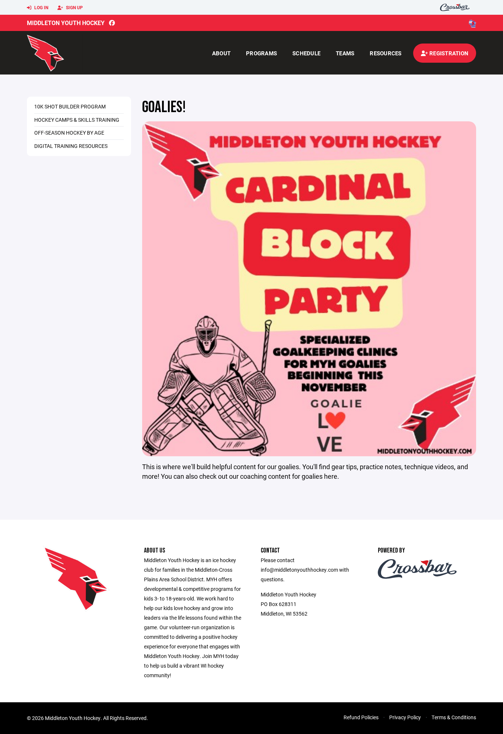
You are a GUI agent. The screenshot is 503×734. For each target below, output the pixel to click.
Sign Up (74, 7)
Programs (261, 53)
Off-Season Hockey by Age (69, 132)
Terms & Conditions (454, 717)
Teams (345, 53)
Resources (385, 53)
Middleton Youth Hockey (66, 23)
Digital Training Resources (71, 145)
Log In (40, 7)
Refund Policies (361, 717)
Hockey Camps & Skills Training (76, 119)
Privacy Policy (405, 717)
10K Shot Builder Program (70, 106)
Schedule (306, 53)
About (221, 53)
